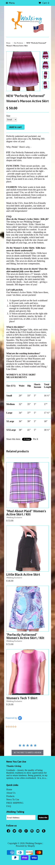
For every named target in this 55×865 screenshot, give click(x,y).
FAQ (8, 806)
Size (8, 116)
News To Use (12, 799)
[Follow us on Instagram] (32, 831)
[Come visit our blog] (44, 831)
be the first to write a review (27, 752)
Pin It (35, 439)
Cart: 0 (45, 3)
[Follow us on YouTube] (38, 831)
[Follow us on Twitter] (15, 831)
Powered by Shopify (25, 846)
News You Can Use (16, 761)
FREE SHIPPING (14, 803)
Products (10, 796)
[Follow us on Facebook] (9, 831)
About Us (10, 793)
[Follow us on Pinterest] (20, 831)
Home (9, 789)
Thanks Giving (13, 766)
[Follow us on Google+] (26, 831)
